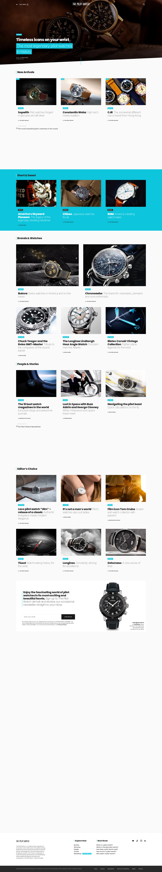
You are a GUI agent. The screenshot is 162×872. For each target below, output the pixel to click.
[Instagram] (141, 841)
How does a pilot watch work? (107, 849)
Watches (21, 337)
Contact (102, 868)
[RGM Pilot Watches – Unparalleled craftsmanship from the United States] (126, 193)
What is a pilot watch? (104, 845)
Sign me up (68, 617)
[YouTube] (133, 841)
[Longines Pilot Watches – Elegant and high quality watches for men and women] (81, 542)
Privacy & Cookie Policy (123, 868)
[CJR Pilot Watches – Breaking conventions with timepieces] (126, 91)
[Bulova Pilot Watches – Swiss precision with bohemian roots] (47, 265)
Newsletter (82, 853)
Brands (21, 108)
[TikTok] (137, 841)
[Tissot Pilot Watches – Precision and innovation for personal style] (36, 542)
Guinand (137, 624)
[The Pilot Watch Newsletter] (81, 442)
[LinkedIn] (145, 841)
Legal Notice (111, 868)
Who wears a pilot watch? (105, 853)
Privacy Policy (62, 624)
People (20, 210)
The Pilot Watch (81, 4)
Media (134, 868)
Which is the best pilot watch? (107, 847)
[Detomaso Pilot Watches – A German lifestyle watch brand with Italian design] (126, 542)
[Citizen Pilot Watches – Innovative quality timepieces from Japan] (81, 193)
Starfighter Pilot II (138, 622)
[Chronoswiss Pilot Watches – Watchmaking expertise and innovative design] (114, 265)
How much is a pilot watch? (106, 851)
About (95, 868)
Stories (19, 34)
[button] (17, 4)
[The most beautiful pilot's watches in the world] (81, 144)
